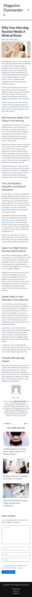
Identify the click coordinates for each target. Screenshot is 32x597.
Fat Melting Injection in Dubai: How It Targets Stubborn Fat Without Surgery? (14, 451)
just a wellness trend (17, 105)
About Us (16, 591)
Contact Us (16, 593)
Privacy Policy (16, 589)
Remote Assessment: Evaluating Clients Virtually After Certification (15, 503)
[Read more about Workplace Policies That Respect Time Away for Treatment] (16, 466)
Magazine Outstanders (13, 10)
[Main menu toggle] (28, 10)
